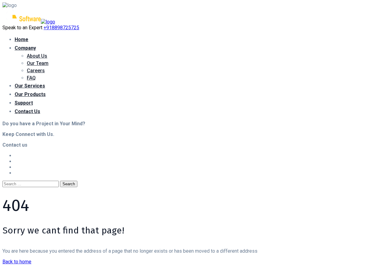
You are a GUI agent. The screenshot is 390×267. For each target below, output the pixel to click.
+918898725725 (61, 27)
